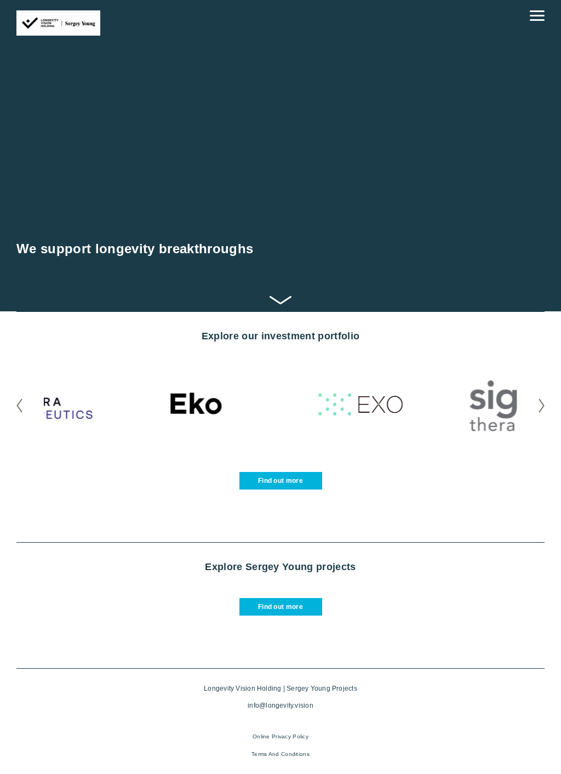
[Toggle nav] (537, 15)
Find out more (280, 481)
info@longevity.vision (280, 705)
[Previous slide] (28, 406)
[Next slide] (532, 406)
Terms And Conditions (280, 754)
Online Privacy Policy (280, 736)
